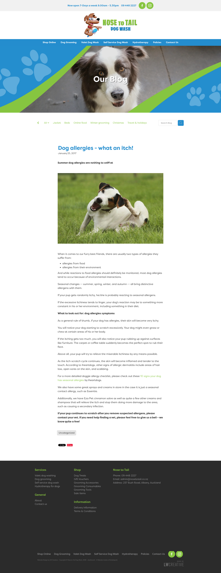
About (38, 500)
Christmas (118, 122)
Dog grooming (43, 479)
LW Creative (54, 560)
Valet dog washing (45, 475)
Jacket (57, 122)
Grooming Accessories (86, 482)
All (46, 122)
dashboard (91, 560)
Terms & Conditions (85, 511)
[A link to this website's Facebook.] (142, 5)
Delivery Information (85, 507)
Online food (80, 122)
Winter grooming (99, 122)
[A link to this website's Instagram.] (149, 5)
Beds (67, 122)
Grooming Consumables (87, 486)
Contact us (41, 503)
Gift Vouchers (81, 479)
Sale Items (80, 493)
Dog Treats (80, 475)
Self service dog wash (47, 482)
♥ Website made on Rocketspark (106, 560)
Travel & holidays (137, 122)
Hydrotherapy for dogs (47, 486)
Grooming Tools (82, 489)
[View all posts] (38, 123)
